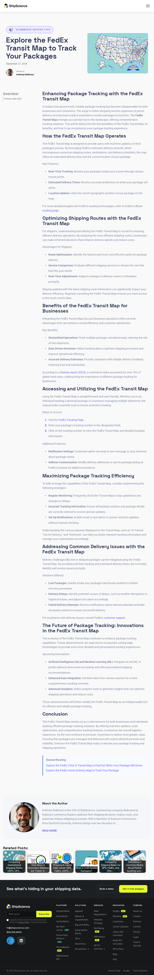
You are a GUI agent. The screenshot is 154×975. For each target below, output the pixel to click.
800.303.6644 (14, 932)
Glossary (119, 916)
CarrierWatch (62, 921)
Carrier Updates (120, 926)
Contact (137, 926)
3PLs (77, 938)
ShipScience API (62, 957)
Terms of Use (114, 971)
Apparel (79, 911)
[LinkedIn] (21, 941)
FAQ (115, 959)
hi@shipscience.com (18, 927)
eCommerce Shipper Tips (33, 29)
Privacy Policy (23, 922)
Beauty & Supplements (81, 918)
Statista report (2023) (73, 372)
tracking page (50, 210)
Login (136, 937)
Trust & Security (137, 944)
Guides (119, 911)
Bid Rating (99, 929)
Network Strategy (98, 921)
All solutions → (82, 949)
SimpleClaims (62, 911)
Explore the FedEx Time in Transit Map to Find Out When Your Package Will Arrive (94, 765)
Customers (118, 921)
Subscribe (44, 914)
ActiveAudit (62, 916)
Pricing (136, 932)
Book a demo (107, 888)
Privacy (126, 971)
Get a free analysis (133, 888)
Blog (115, 954)
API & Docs (118, 949)
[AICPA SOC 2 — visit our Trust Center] (11, 941)
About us (137, 911)
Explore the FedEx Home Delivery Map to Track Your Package (82, 770)
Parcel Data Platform (62, 938)
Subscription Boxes (81, 932)
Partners (137, 921)
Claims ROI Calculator (118, 933)
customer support (114, 617)
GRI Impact (99, 938)
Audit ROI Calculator (118, 942)
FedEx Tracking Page (71, 419)
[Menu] (148, 6)
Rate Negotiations (100, 913)
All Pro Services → (99, 947)
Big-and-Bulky (82, 924)
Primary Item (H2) (13, 99)
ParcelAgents (62, 948)
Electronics (80, 943)
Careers (137, 916)
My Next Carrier (62, 928)
